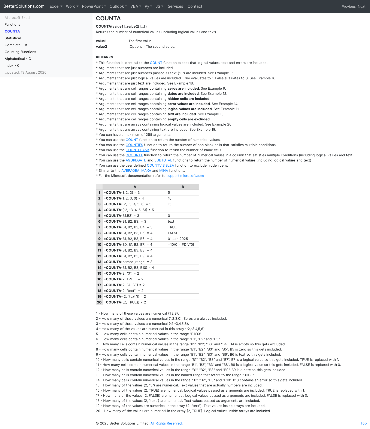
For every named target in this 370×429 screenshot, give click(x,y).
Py (147, 6)
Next (362, 6)
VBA (134, 6)
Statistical (13, 38)
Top (364, 423)
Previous (349, 6)
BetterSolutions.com (24, 6)
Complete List (16, 45)
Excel (54, 6)
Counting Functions (20, 52)
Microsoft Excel (17, 17)
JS (158, 6)
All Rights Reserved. (167, 423)
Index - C (12, 65)
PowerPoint (92, 6)
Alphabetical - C (18, 58)
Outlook (117, 6)
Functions (12, 24)
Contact (194, 6)
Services (175, 6)
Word (71, 6)
